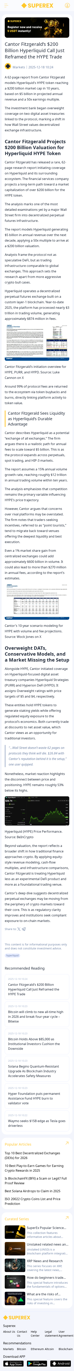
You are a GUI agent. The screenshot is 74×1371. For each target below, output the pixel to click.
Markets (19, 67)
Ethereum (37, 1349)
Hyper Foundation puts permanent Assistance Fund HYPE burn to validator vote (34, 1098)
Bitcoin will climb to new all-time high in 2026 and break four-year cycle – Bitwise (35, 1017)
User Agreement (65, 1333)
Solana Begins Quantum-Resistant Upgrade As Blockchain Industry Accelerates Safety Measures (33, 1071)
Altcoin (49, 1349)
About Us (9, 1331)
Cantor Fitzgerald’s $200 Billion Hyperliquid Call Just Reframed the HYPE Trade (33, 989)
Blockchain (65, 1349)
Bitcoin (21, 1349)
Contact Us (22, 1333)
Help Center (35, 1333)
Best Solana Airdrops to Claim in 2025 (32, 1191)
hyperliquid (12, 955)
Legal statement (51, 1333)
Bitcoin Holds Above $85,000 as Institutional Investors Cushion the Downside (34, 1044)
